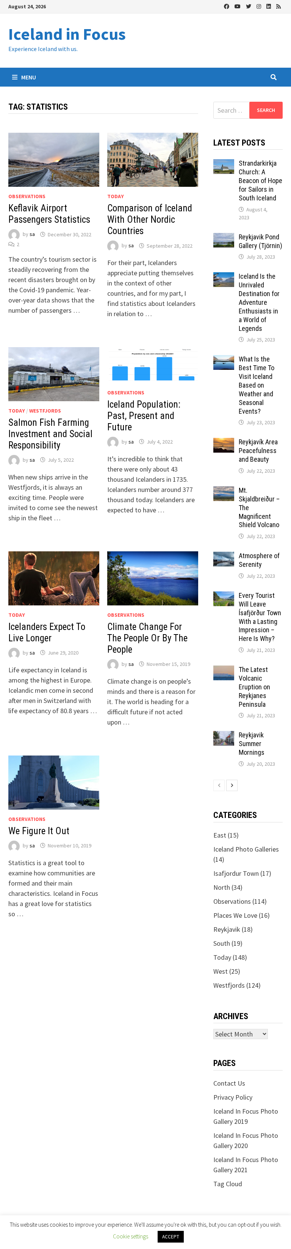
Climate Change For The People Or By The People (147, 638)
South (221, 943)
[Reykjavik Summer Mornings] (223, 736)
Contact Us (229, 1083)
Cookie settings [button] (130, 1236)
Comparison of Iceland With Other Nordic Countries (149, 219)
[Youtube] (238, 6)
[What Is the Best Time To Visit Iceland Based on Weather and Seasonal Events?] (223, 360)
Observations (26, 196)
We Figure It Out (38, 830)
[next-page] (232, 785)
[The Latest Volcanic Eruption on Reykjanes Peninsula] (223, 670)
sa (32, 234)
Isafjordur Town (236, 873)
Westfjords (45, 410)
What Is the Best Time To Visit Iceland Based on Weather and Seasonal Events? (256, 385)
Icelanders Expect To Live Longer (46, 632)
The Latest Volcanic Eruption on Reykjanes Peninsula (254, 687)
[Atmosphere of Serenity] (223, 556)
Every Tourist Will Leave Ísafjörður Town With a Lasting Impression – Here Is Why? (260, 616)
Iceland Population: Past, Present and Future (143, 416)
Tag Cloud (227, 1183)
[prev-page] (219, 785)
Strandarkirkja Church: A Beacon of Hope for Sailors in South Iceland (260, 180)
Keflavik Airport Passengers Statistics (49, 214)
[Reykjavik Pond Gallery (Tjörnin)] (223, 238)
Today (115, 196)
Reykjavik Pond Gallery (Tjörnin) (260, 241)
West (220, 971)
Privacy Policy (232, 1097)
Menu (28, 77)
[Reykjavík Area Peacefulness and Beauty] (223, 443)
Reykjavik (226, 929)
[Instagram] (259, 6)
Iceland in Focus (67, 33)
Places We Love (235, 915)
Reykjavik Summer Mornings (251, 743)
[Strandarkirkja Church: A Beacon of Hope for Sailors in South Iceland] (223, 164)
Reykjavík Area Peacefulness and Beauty (258, 450)
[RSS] (278, 6)
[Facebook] (227, 6)
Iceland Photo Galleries (246, 849)
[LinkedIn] (269, 6)
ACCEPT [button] (170, 1236)
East (219, 835)
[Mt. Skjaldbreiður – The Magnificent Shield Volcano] (223, 491)
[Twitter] (249, 6)
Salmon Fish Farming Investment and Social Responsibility (50, 434)
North (221, 887)
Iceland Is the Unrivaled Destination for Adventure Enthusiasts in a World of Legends (259, 302)
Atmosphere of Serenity (259, 560)
